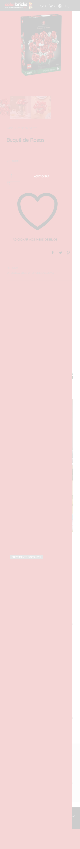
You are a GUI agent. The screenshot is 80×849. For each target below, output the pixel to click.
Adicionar (42, 176)
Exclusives (47, 272)
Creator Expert (27, 128)
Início (10, 128)
